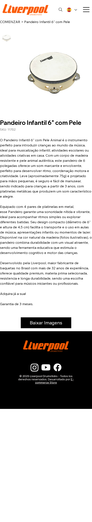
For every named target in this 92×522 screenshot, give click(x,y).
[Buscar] (60, 9)
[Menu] (86, 9)
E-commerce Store (54, 381)
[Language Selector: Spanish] (72, 10)
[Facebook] (57, 367)
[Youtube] (46, 367)
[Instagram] (34, 367)
